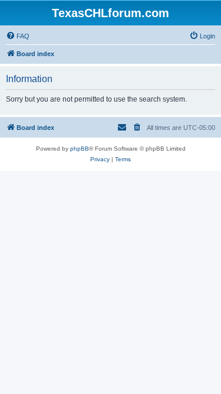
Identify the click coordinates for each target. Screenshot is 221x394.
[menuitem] (17, 36)
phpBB (79, 148)
